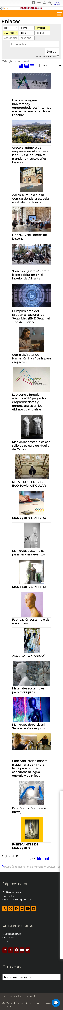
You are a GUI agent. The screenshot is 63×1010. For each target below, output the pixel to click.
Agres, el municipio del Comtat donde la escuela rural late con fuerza (30, 198)
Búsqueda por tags (46, 56)
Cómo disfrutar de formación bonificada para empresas (31, 358)
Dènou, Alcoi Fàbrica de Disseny (29, 236)
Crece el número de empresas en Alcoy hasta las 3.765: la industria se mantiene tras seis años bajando (30, 155)
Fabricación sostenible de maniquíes (31, 621)
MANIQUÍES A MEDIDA (29, 518)
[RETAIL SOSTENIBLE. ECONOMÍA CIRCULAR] (32, 478)
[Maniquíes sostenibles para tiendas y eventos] (32, 547)
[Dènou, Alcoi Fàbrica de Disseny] (31, 231)
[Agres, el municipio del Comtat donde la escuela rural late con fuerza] (31, 191)
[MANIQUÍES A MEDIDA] (31, 514)
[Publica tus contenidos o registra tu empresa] (39, 2)
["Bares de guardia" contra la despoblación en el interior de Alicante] (31, 264)
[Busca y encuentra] (44, 2)
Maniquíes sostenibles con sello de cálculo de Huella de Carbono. (31, 445)
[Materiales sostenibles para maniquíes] (31, 684)
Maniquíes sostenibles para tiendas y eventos (28, 552)
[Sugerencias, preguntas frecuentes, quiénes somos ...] (34, 2)
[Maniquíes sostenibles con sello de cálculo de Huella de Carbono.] (32, 438)
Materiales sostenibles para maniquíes (28, 690)
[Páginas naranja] (31, 8)
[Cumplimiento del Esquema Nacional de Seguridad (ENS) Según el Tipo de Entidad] (31, 306)
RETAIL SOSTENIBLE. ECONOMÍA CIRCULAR (29, 483)
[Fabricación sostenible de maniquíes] (32, 615)
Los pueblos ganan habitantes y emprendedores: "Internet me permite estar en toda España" (31, 107)
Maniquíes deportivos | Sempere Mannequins (28, 726)
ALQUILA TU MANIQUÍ (28, 656)
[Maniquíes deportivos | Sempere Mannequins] (31, 720)
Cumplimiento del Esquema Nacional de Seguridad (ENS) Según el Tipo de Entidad (31, 316)
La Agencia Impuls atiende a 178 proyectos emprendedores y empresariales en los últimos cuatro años (29, 402)
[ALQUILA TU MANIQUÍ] (32, 652)
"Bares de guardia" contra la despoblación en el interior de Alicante (31, 274)
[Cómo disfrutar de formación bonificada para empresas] (31, 351)
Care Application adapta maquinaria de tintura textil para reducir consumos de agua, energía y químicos (30, 768)
